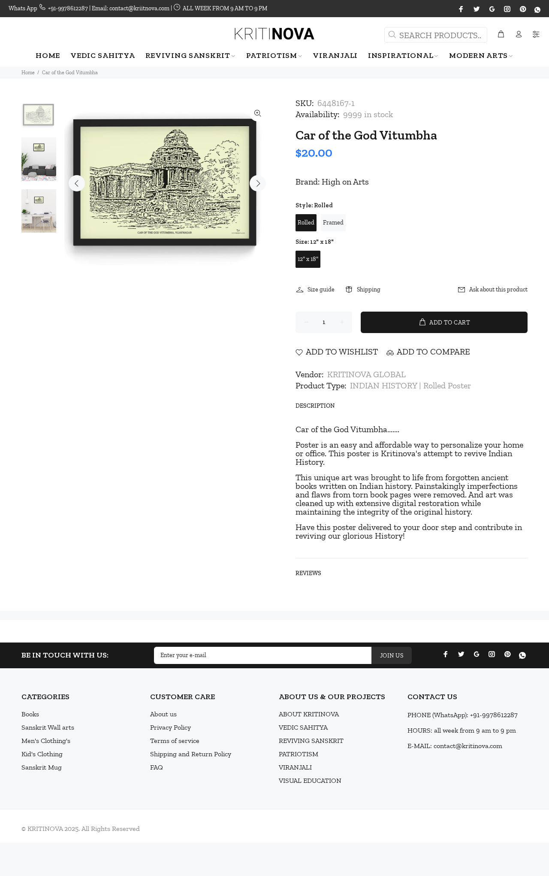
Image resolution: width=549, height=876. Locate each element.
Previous (77, 183)
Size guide (321, 289)
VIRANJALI (295, 767)
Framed (333, 222)
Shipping (368, 289)
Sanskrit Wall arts (47, 727)
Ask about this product (498, 289)
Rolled (306, 222)
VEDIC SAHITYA (303, 727)
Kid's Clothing (42, 754)
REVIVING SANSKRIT (311, 741)
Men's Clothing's (45, 741)
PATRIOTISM (298, 754)
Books (30, 714)
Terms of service (174, 741)
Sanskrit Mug (41, 767)
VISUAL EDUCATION (310, 780)
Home (28, 73)
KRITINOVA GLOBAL (366, 374)
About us (163, 714)
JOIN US (391, 655)
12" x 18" (308, 259)
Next (258, 183)
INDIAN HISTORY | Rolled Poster (410, 385)
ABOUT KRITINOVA (309, 714)
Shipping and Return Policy (190, 754)
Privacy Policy (170, 727)
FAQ (156, 767)
